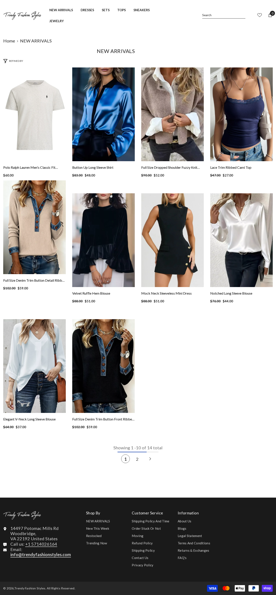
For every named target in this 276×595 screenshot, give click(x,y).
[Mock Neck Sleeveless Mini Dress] (172, 240)
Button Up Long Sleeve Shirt (92, 167)
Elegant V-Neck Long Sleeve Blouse (29, 419)
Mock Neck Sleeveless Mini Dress (166, 293)
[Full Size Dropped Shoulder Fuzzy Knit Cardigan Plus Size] (172, 114)
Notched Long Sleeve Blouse (231, 293)
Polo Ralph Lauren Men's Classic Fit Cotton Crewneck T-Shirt (29, 167)
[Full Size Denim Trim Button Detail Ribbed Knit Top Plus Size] (34, 227)
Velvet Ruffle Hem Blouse (91, 293)
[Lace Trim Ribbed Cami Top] (241, 114)
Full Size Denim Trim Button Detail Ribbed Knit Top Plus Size (34, 280)
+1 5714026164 (41, 544)
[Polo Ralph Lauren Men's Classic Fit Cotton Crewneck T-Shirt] (34, 114)
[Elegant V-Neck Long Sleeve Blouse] (34, 366)
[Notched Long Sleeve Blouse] (241, 240)
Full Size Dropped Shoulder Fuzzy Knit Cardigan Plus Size (169, 167)
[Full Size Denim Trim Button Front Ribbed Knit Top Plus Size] (103, 366)
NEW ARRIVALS (36, 40)
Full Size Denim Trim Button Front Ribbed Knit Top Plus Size (103, 419)
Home (9, 40)
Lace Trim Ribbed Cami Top (230, 167)
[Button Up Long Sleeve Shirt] (103, 114)
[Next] (150, 458)
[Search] (223, 15)
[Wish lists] (259, 15)
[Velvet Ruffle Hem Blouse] (103, 240)
